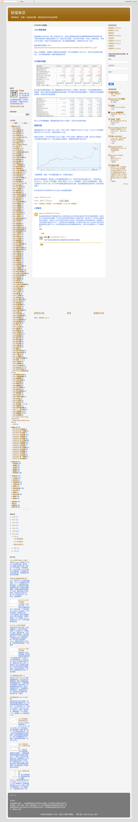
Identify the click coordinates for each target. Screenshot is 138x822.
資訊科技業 (16, 494)
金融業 (14, 496)
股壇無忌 (18, 13)
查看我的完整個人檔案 (17, 106)
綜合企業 (15, 490)
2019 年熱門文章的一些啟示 (19, 560)
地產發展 (42, 203)
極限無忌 (111, 33)
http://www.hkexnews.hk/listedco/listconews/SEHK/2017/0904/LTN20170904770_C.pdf (65, 48)
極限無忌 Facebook (114, 35)
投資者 (113, 105)
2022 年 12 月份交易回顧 (23, 649)
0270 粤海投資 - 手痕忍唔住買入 (23, 719)
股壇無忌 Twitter (113, 30)
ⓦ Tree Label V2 (25, 509)
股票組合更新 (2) (19, 544)
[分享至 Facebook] (66, 201)
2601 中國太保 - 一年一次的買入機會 (24, 745)
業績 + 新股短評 (116, 94)
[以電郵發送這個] (60, 201)
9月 (15, 536)
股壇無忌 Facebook (114, 28)
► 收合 (24, 123)
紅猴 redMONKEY (116, 136)
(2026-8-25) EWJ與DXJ (118, 107)
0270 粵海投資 (18, 542)
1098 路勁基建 (57, 203)
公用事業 (15, 478)
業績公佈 (14, 427)
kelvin (41, 213)
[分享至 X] (64, 201)
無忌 (45, 237)
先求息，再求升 (115, 119)
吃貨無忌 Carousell (114, 43)
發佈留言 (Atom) (44, 318)
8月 (15, 548)
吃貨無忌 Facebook (114, 41)
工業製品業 (16, 484)
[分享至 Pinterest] (68, 201)
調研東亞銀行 (115, 100)
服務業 (14, 486)
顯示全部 (126, 184)
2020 (14, 525)
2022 (14, 520)
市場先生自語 (115, 165)
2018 (14, 531)
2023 (14, 517)
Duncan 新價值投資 (117, 112)
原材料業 (15, 480)
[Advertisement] (69, 295)
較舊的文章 (99, 313)
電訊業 (14, 498)
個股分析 (14, 126)
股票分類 (14, 462)
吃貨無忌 (111, 38)
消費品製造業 (16, 488)
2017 (14, 534)
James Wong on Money (119, 128)
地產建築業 (16, 482)
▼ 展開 (15, 123)
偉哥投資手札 (115, 92)
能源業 (14, 492)
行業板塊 (14, 476)
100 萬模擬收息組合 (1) (17, 675)
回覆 (40, 229)
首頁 (69, 313)
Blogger (91, 814)
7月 (15, 551)
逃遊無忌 (111, 46)
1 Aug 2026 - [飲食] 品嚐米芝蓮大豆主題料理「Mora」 (118, 139)
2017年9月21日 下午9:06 (52, 213)
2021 (14, 522)
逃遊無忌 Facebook (114, 48)
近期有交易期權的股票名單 (18, 578)
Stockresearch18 (116, 146)
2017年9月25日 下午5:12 (58, 237)
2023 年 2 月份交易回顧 (17, 625)
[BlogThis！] (62, 201)
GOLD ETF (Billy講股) (118, 99)
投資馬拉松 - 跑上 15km (118, 114)
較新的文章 (39, 313)
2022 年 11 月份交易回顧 (23, 601)
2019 (14, 528)
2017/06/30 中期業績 (69, 203)
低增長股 (49, 203)
